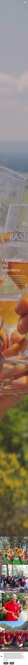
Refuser (11, 663)
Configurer (6, 659)
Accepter (6, 663)
